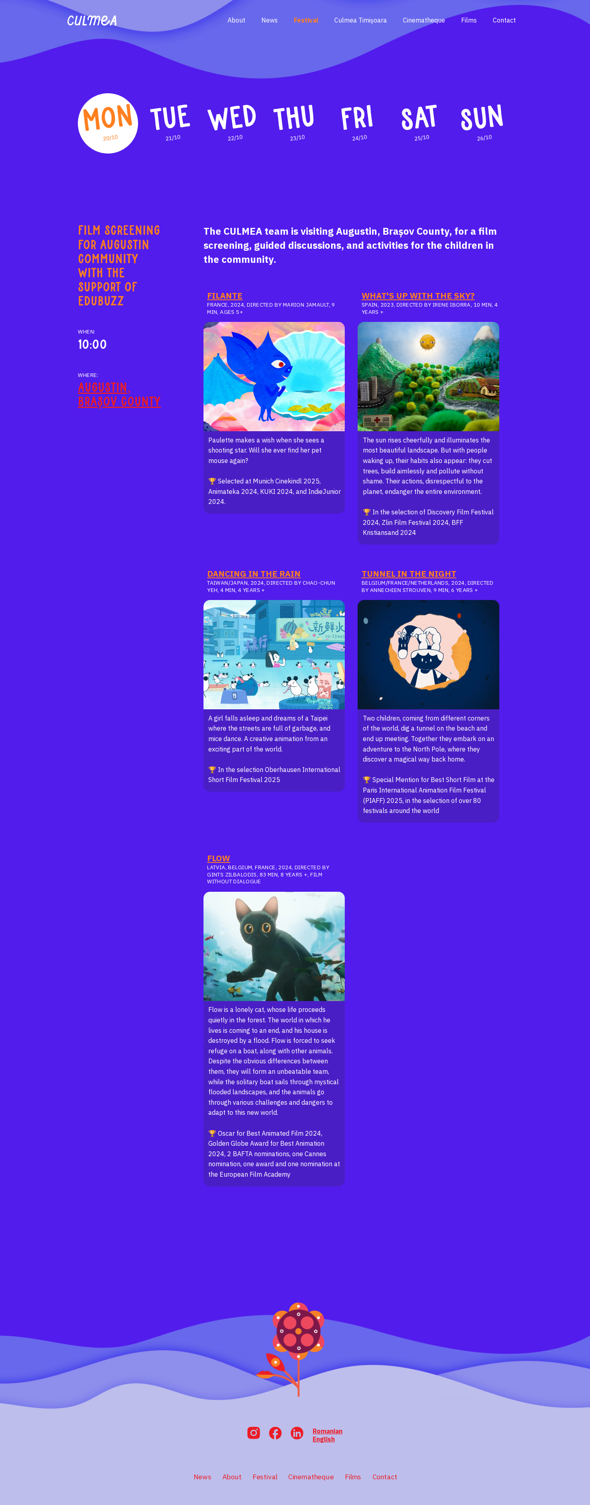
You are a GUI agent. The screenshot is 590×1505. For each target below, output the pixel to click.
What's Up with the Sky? (418, 295)
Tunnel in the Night (409, 573)
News (269, 20)
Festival (306, 20)
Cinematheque (424, 20)
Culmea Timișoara (360, 20)
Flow (218, 858)
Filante (224, 295)
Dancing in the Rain (254, 573)
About (236, 20)
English (324, 1439)
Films (469, 20)
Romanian (327, 1431)
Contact (504, 20)
